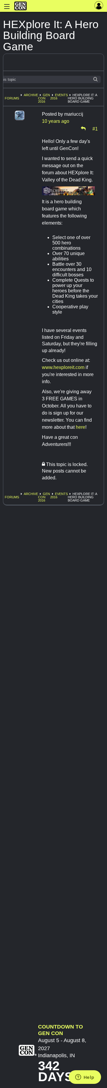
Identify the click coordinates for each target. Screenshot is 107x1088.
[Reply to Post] (83, 128)
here (80, 427)
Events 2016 (59, 96)
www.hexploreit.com (63, 367)
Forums (12, 98)
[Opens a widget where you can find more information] (84, 1077)
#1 (95, 128)
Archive (31, 95)
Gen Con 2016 (44, 98)
